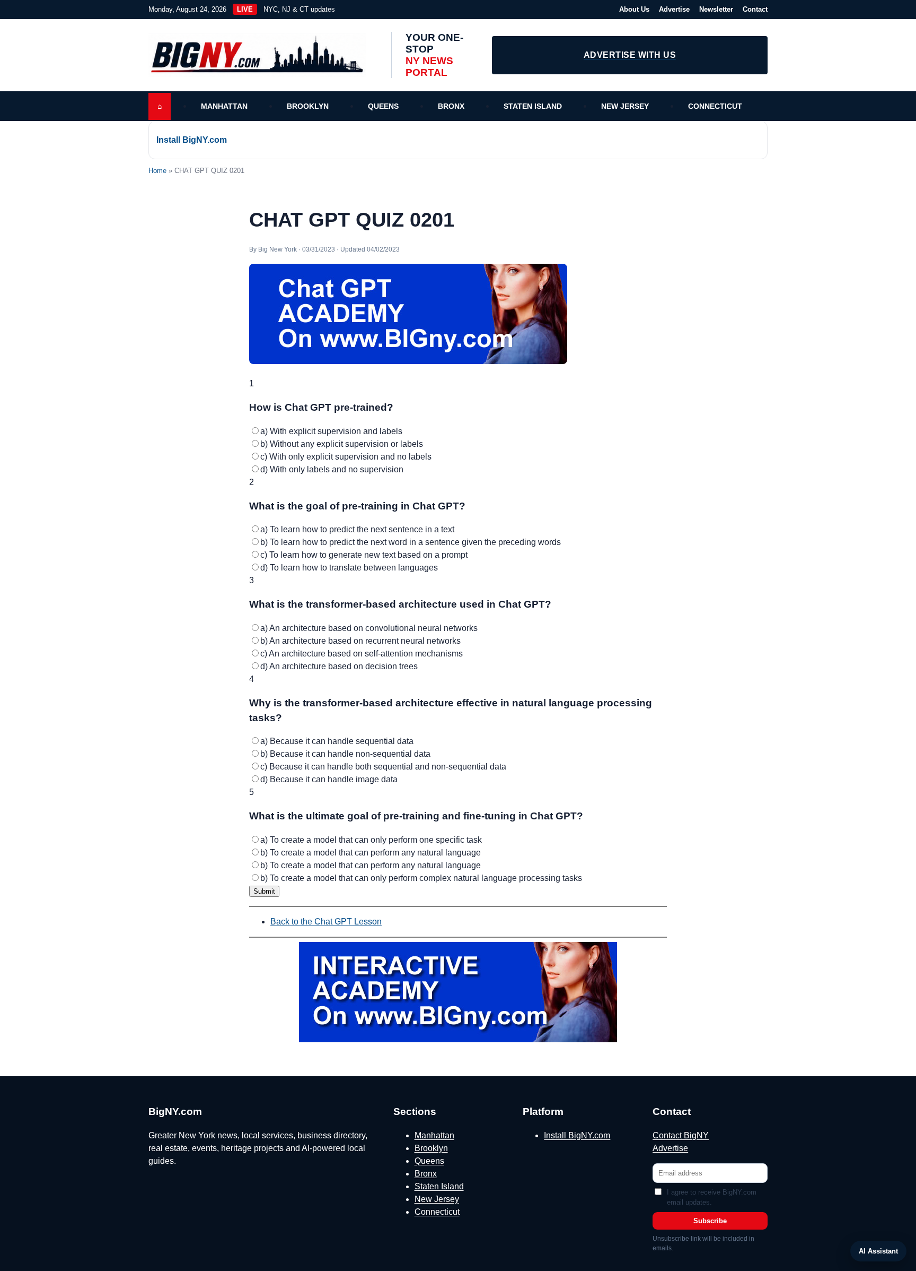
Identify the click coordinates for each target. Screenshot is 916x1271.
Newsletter (716, 9)
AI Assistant (878, 1251)
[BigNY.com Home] (262, 55)
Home (157, 171)
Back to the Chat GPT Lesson (326, 921)
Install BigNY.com (191, 139)
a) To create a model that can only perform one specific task (371, 839)
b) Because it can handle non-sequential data (345, 753)
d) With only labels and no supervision (331, 469)
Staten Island (533, 106)
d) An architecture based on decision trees (339, 666)
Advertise (674, 9)
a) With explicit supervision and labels (331, 431)
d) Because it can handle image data (329, 779)
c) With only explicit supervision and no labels (345, 456)
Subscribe (710, 1221)
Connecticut (715, 106)
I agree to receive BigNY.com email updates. (711, 1197)
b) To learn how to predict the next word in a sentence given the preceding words (410, 542)
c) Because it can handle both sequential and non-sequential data (383, 766)
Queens (383, 106)
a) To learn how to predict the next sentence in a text (357, 529)
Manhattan (224, 106)
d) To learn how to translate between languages (349, 567)
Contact (755, 9)
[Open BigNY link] (458, 992)
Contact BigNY (681, 1135)
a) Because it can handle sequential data (336, 741)
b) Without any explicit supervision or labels (341, 443)
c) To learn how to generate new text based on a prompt (364, 554)
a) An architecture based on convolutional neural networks (369, 628)
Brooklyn (308, 106)
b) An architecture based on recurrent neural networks (360, 640)
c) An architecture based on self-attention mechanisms (361, 653)
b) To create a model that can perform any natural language (370, 852)
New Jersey (625, 106)
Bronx (451, 106)
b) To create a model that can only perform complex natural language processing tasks (421, 878)
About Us (634, 9)
